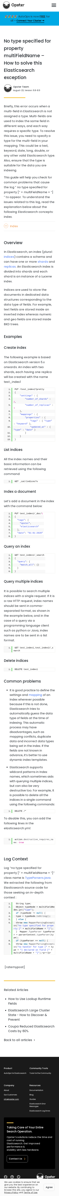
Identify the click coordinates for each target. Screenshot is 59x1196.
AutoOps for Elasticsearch (15, 1073)
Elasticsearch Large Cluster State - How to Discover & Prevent (29, 1015)
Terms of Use (31, 1192)
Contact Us (15, 1158)
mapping (35, 695)
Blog (32, 1094)
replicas (10, 267)
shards (43, 262)
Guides (33, 1099)
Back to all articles (18, 1040)
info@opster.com (11, 1099)
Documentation (36, 1090)
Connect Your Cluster (29, 20)
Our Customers (10, 1094)
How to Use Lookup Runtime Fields (29, 1001)
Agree (49, 1187)
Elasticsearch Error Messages (38, 1105)
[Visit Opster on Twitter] (18, 1177)
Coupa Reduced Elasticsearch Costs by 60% (31, 1028)
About (6, 1090)
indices (9, 257)
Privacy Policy (11, 1192)
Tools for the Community (40, 1073)
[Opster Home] (13, 5)
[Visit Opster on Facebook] (5, 1177)
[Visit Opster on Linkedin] (12, 1177)
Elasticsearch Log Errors (40, 1111)
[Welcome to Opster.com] (46, 1177)
